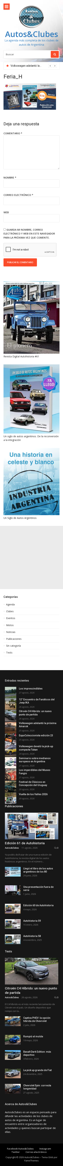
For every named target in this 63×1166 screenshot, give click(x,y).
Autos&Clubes (31, 34)
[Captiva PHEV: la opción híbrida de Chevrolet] (13, 1021)
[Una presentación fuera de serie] (13, 890)
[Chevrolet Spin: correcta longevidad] (13, 1089)
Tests (9, 652)
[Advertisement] (31, 557)
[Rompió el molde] (13, 1040)
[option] (33, 66)
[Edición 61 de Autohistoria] (31, 826)
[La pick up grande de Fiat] (13, 1073)
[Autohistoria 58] (13, 939)
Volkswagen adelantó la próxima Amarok (35, 65)
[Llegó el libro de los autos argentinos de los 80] (13, 872)
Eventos (10, 618)
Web (6, 212)
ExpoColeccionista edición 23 (36, 735)
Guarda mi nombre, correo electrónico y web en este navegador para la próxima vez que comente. (29, 233)
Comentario (13, 133)
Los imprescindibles (31, 688)
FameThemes (31, 1160)
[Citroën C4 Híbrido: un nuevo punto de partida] (31, 971)
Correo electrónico (18, 195)
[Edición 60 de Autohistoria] (13, 908)
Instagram (45, 1148)
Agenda (10, 604)
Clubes (10, 611)
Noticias (10, 632)
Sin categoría (13, 645)
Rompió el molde (33, 1036)
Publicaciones (14, 638)
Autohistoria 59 (32, 920)
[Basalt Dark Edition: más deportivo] (13, 1055)
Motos (10, 625)
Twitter (15, 1152)
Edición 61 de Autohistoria (25, 843)
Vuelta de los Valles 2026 (33, 794)
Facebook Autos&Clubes (20, 1148)
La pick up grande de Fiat (37, 1070)
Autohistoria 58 (32, 936)
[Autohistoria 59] (13, 924)
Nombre (10, 177)
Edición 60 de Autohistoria (38, 905)
